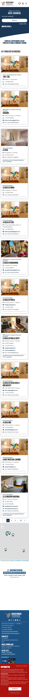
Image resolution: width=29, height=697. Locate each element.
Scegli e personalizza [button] (15, 692)
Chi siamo (5, 638)
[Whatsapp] (20, 620)
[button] (22, 3)
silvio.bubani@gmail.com (11, 390)
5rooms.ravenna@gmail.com (12, 120)
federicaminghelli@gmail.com (12, 231)
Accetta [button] (15, 689)
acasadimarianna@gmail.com (12, 270)
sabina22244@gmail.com (11, 429)
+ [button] (2, 525)
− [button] (2, 527)
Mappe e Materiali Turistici (11, 646)
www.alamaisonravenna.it (11, 508)
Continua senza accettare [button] (21, 665)
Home (10, 11)
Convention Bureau (8, 654)
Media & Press (6, 648)
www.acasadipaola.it (10, 350)
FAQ (3, 642)
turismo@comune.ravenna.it (10, 631)
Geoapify (12, 560)
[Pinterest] (18, 620)
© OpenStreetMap (25, 560)
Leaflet (3, 560)
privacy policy (4, 673)
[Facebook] (9, 620)
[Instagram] (11, 620)
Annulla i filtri (22, 24)
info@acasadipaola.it (10, 305)
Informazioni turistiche (10, 640)
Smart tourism (7, 652)
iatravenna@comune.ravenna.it (10, 633)
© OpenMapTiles (17, 560)
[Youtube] (16, 620)
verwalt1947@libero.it (10, 467)
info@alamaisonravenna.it (11, 506)
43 (20, 520)
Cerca (15, 20)
